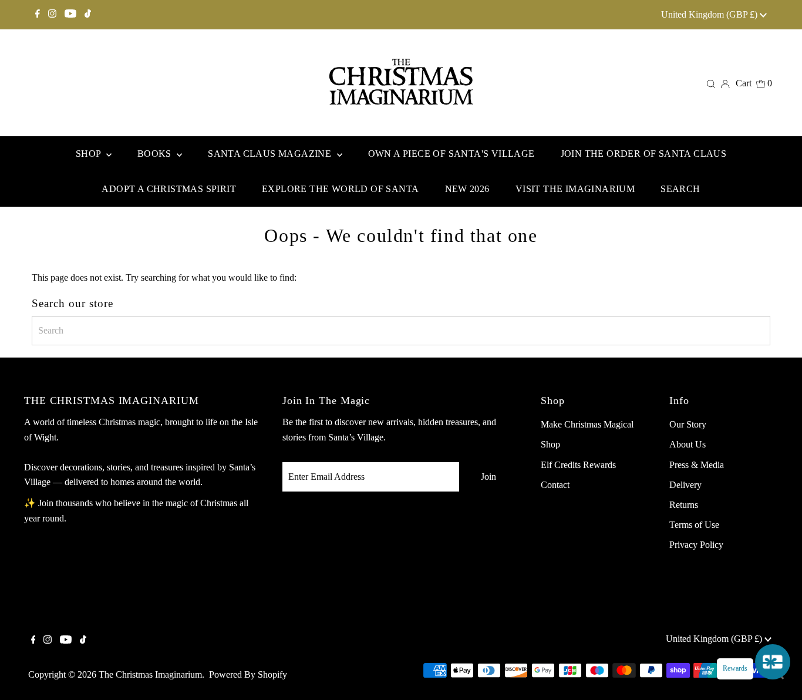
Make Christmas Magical (587, 424)
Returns (683, 505)
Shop (550, 444)
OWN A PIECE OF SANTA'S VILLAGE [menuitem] (451, 154)
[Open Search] (711, 83)
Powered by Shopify (248, 674)
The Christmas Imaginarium (150, 674)
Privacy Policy (696, 545)
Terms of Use (694, 525)
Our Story (687, 424)
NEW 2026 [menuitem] (467, 189)
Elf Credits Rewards (578, 465)
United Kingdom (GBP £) (710, 14)
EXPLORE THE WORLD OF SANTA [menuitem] (340, 189)
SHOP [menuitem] (89, 154)
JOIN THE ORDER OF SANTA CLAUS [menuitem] (644, 154)
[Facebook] (37, 15)
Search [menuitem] (680, 189)
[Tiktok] (88, 15)
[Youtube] (70, 15)
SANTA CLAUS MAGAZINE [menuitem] (270, 154)
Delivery (685, 485)
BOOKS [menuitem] (155, 154)
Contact (555, 485)
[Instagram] (52, 15)
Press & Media (696, 465)
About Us (687, 444)
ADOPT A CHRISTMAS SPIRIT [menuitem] (169, 189)
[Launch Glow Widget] (772, 661)
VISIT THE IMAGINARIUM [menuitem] (575, 189)
